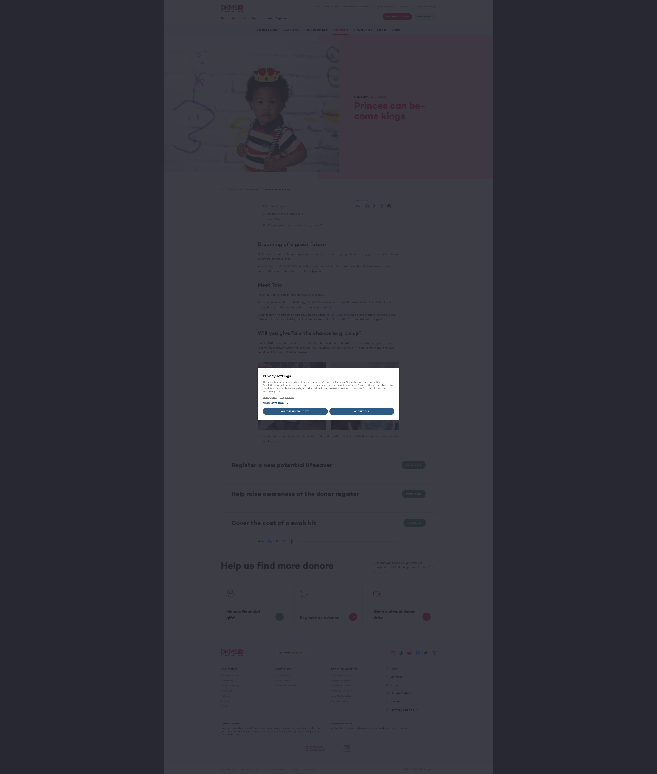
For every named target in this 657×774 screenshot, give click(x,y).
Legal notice (287, 397)
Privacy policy (270, 397)
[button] (295, 411)
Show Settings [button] (273, 403)
